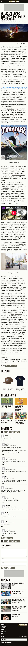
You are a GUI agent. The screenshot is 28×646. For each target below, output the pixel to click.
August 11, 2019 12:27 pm (10, 445)
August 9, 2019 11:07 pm (10, 514)
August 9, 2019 (4, 21)
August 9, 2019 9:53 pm (9, 488)
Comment (3, 548)
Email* (2, 562)
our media (22, 303)
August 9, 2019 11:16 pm (10, 522)
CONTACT (3, 634)
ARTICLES (20, 21)
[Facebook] (18, 636)
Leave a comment (6, 545)
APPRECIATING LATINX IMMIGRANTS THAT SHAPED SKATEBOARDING (13, 16)
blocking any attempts (16, 314)
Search (2, 640)
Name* (2, 558)
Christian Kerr (12, 21)
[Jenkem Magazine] (14, 1)
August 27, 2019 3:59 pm (10, 531)
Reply (2, 440)
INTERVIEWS (4, 627)
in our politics (14, 303)
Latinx (15, 366)
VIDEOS (2, 629)
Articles (8, 366)
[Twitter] (20, 636)
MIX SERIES (3, 632)
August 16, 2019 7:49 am (11, 507)
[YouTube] (25, 636)
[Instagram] (22, 636)
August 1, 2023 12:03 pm (10, 478)
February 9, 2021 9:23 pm (10, 459)
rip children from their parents (13, 307)
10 (12, 432)
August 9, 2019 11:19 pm (10, 498)
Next (16, 432)
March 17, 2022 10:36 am (10, 469)
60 (25, 21)
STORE (2, 636)
